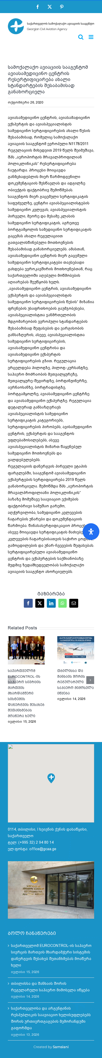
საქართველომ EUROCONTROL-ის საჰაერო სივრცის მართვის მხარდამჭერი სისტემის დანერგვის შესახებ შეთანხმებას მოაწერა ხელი (26, 650)
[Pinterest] (62, 7)
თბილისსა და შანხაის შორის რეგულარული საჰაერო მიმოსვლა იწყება (75, 650)
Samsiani (61, 1047)
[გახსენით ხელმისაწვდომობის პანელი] (91, 531)
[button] (12, 680)
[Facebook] (38, 7)
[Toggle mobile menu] (91, 37)
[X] (50, 7)
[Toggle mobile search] (80, 37)
